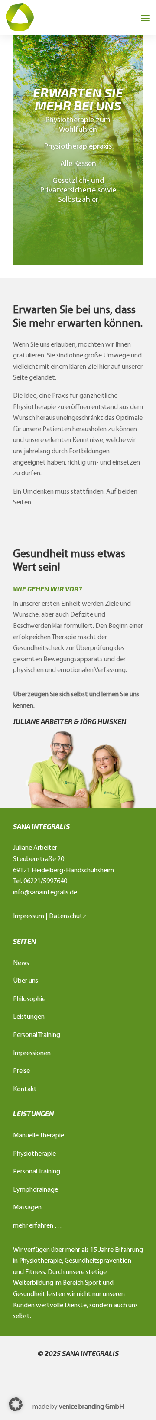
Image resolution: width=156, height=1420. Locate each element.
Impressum (28, 916)
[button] (15, 1404)
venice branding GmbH (91, 1407)
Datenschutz (67, 916)
